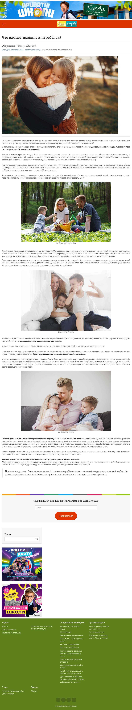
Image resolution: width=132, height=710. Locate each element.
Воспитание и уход (32, 50)
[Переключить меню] (4, 24)
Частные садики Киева (69, 644)
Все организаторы (96, 632)
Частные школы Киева (69, 648)
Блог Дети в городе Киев (12, 50)
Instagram (63, 700)
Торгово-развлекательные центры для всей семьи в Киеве (71, 653)
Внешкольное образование (71, 635)
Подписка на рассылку (11, 633)
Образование (65, 632)
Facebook (58, 700)
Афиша (5, 626)
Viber (74, 700)
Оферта (34, 691)
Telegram (68, 700)
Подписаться (66, 516)
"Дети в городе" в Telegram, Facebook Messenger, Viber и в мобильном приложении (72, 679)
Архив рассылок (9, 630)
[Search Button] (36, 539)
